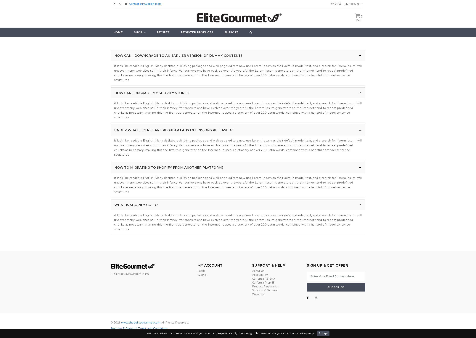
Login (201, 271)
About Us (258, 271)
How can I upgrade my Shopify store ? (151, 93)
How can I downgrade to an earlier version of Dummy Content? (178, 55)
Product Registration (265, 286)
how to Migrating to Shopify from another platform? (168, 167)
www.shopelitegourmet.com (140, 322)
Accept (323, 333)
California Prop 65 (263, 282)
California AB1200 (263, 278)
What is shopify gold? (136, 205)
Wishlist (202, 274)
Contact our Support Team (145, 3)
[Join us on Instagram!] (121, 3)
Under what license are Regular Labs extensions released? (173, 130)
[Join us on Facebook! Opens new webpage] (307, 298)
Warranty (258, 294)
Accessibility (260, 274)
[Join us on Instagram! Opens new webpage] (316, 298)
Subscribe (336, 287)
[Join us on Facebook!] (115, 3)
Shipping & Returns (264, 290)
